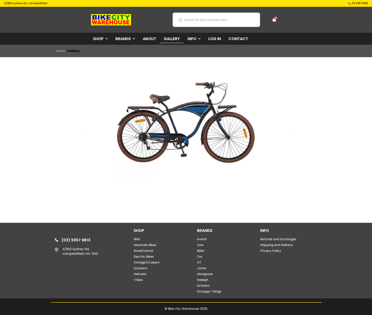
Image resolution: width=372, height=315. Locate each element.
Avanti (202, 239)
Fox (199, 256)
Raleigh (202, 280)
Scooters (140, 268)
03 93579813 (360, 3)
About (149, 38)
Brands (123, 38)
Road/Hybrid (143, 251)
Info (192, 38)
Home (60, 51)
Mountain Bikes (145, 245)
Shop (98, 38)
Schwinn (203, 285)
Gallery (172, 38)
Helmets (140, 274)
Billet (200, 251)
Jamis (201, 268)
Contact (238, 38)
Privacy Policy (270, 251)
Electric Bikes (144, 256)
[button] (81, 134)
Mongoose (205, 274)
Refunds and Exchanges (278, 239)
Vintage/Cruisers (146, 262)
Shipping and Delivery (276, 245)
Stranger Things (209, 291)
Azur (200, 245)
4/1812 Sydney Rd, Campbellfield (25, 3)
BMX (137, 239)
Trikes (138, 280)
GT (199, 262)
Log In (214, 38)
